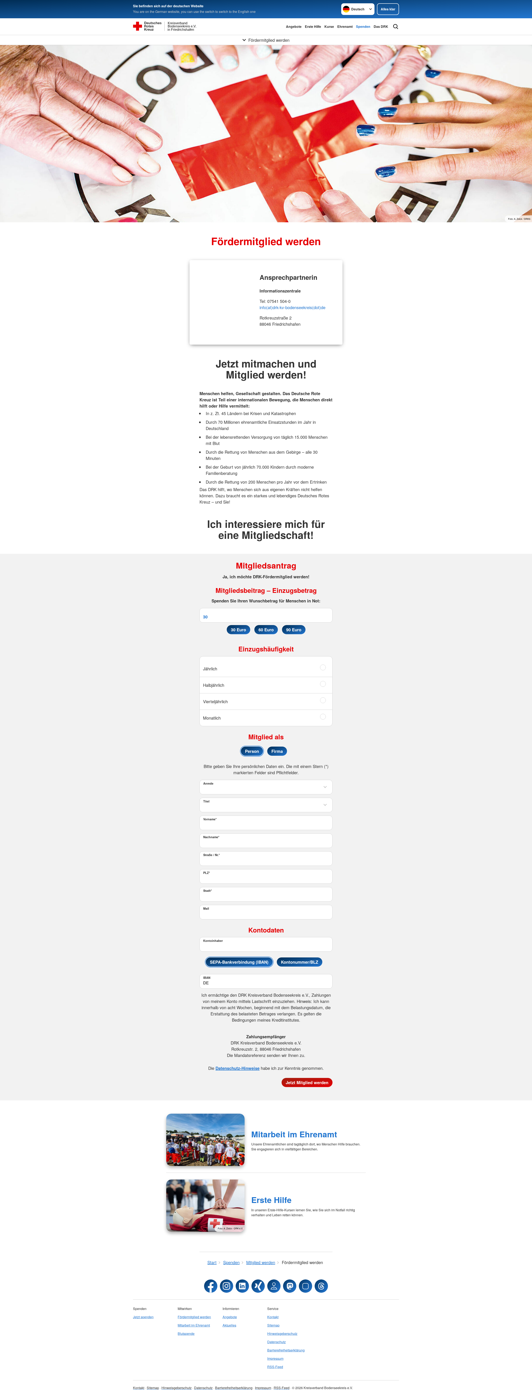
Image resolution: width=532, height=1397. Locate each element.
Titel (206, 801)
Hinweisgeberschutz (282, 1333)
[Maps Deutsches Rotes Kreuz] (274, 1286)
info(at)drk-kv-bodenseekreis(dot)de (292, 307)
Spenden (363, 26)
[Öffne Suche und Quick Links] (395, 26)
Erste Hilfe (313, 26)
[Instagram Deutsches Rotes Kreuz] (226, 1286)
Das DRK (381, 26)
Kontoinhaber (213, 941)
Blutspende (186, 1333)
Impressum (275, 1358)
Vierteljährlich (215, 701)
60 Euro (266, 630)
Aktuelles (229, 1325)
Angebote (294, 26)
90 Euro (293, 630)
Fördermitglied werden (194, 1317)
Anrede (208, 783)
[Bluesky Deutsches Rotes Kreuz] (305, 1286)
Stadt (207, 890)
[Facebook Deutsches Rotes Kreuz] (210, 1286)
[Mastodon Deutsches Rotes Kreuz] (289, 1286)
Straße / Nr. (211, 855)
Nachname (211, 837)
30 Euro (238, 630)
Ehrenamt (345, 26)
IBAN (206, 978)
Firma (277, 751)
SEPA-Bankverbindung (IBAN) (239, 962)
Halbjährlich (213, 685)
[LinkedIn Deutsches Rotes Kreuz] (242, 1286)
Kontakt (272, 1317)
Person (252, 751)
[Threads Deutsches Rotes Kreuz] (321, 1286)
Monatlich (212, 718)
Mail (206, 908)
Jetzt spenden (143, 1317)
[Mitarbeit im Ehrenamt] (205, 1140)
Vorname (210, 819)
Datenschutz (276, 1341)
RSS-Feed (275, 1366)
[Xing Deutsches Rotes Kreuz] (258, 1286)
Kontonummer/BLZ (299, 962)
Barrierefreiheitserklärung (286, 1350)
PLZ (206, 873)
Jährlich (210, 669)
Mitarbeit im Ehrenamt (294, 1134)
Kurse (329, 26)
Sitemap (273, 1325)
